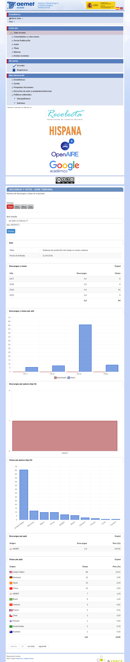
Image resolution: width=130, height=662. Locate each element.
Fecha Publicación (22, 40)
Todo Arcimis (20, 33)
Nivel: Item (16, 18)
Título (16, 48)
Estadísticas (19, 80)
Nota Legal (11, 658)
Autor (16, 44)
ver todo (31, 646)
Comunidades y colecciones (26, 37)
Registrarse (22, 70)
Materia (17, 52)
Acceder (21, 65)
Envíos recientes (21, 56)
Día (30, 206)
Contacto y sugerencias (24, 658)
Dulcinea (21, 103)
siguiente (42, 646)
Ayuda (17, 83)
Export (118, 266)
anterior (13, 646)
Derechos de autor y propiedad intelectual (33, 91)
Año (17, 206)
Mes (24, 206)
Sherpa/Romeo (23, 99)
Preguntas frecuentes (23, 87)
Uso (11, 22)
